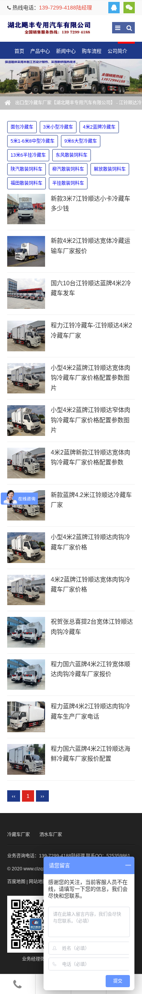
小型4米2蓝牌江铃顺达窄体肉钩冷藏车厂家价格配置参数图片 (90, 420)
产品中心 (40, 51)
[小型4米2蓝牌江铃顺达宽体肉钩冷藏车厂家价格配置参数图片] (26, 378)
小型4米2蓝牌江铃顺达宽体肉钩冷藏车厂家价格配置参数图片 (90, 378)
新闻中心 (66, 51)
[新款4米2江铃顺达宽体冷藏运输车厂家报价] (26, 251)
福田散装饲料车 (26, 183)
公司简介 (117, 51)
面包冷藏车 (22, 127)
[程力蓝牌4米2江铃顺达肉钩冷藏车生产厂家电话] (26, 716)
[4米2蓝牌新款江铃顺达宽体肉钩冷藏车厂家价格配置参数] (26, 463)
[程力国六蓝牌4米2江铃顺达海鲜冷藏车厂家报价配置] (26, 759)
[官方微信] (129, 7)
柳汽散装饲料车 (68, 169)
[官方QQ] (114, 7)
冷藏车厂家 (18, 834)
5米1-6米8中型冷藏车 (33, 141)
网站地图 (38, 881)
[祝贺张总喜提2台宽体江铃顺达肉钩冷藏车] (26, 632)
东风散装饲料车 (71, 155)
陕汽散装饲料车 (26, 169)
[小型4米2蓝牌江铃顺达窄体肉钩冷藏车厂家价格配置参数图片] (26, 420)
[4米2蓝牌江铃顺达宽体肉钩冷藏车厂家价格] (26, 590)
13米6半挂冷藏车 (28, 155)
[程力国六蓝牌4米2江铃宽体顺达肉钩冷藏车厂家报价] (26, 674)
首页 (19, 51)
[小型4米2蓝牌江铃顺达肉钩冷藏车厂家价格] (26, 547)
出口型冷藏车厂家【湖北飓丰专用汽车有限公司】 (49, 27)
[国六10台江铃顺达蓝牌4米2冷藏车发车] (26, 293)
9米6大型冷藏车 (80, 141)
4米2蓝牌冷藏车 (99, 127)
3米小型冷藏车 (58, 127)
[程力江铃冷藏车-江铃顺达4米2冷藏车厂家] (26, 336)
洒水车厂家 (50, 834)
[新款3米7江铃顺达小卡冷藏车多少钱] (26, 209)
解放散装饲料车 (110, 169)
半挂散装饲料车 (68, 183)
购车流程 (91, 51)
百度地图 (16, 881)
